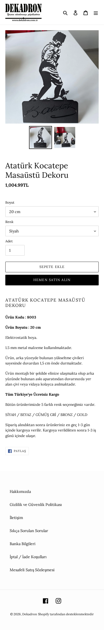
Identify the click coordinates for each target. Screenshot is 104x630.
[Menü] (96, 12)
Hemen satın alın (52, 280)
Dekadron (29, 614)
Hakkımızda (20, 491)
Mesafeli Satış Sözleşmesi (32, 569)
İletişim (16, 517)
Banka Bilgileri (23, 543)
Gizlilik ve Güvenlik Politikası (36, 504)
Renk (9, 222)
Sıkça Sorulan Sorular (29, 530)
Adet (9, 241)
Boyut (9, 202)
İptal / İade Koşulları (28, 556)
